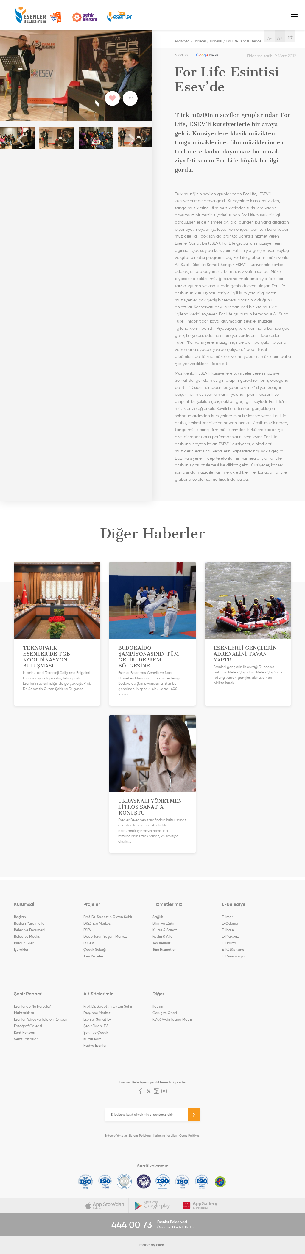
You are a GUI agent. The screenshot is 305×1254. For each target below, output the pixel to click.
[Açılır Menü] (294, 15)
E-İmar (227, 916)
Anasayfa (182, 41)
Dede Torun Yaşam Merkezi (105, 936)
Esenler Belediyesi (30, 15)
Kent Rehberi (24, 1032)
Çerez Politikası (189, 1135)
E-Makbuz (230, 936)
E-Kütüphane (233, 949)
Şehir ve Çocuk (95, 1032)
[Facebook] (141, 1091)
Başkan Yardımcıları (30, 923)
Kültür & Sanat (164, 930)
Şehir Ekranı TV (84, 17)
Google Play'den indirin (152, 1205)
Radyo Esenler (119, 17)
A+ (280, 38)
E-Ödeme (230, 923)
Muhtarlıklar (24, 1013)
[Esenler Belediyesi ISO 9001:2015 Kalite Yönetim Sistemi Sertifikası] (85, 1181)
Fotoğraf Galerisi (28, 1026)
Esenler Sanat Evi (97, 1019)
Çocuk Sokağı (94, 949)
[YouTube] (164, 1091)
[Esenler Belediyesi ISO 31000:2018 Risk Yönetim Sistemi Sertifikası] (163, 1181)
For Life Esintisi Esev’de (243, 41)
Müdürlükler (24, 943)
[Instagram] (156, 1091)
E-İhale (228, 930)
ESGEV (88, 943)
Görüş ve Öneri (164, 1013)
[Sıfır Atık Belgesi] (220, 1181)
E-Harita (229, 943)
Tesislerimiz (161, 943)
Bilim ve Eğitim (164, 923)
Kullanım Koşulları (165, 1135)
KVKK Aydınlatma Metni (172, 1019)
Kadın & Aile (162, 936)
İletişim (158, 1006)
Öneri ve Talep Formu (55, 17)
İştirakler (21, 949)
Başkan (20, 916)
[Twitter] (148, 1091)
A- (269, 38)
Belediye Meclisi (27, 936)
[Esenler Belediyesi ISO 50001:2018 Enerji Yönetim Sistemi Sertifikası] (202, 1181)
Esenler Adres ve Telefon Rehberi (40, 1019)
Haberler (200, 41)
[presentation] (21, 140)
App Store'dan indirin (105, 1205)
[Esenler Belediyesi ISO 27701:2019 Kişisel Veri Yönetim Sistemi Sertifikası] (144, 1181)
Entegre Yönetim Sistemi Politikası (128, 1135)
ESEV (87, 930)
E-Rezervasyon (234, 956)
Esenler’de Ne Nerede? (32, 1006)
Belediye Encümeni (29, 930)
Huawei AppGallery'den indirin (200, 1205)
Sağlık (157, 916)
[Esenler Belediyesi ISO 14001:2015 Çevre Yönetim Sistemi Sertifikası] (105, 1181)
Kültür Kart (92, 1039)
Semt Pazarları (26, 1039)
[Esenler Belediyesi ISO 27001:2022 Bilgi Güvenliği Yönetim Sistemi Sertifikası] (124, 1181)
